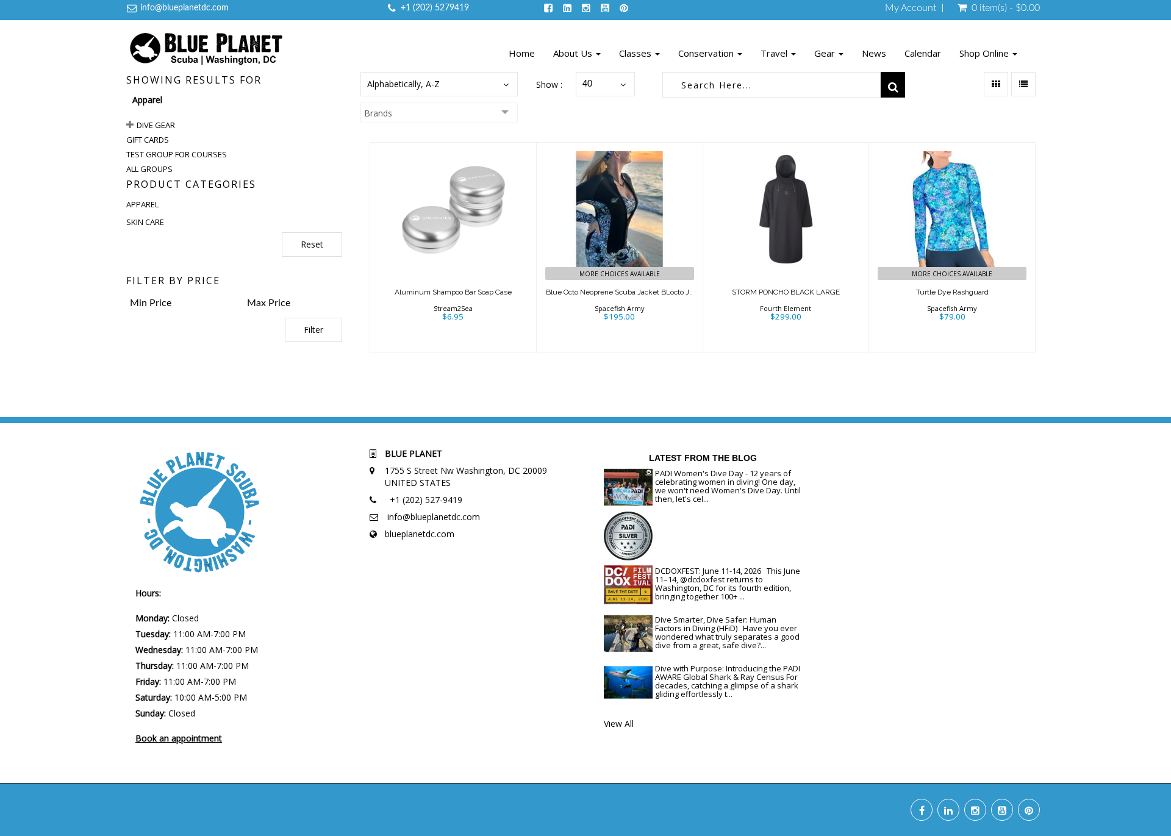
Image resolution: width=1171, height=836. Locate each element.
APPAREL (142, 204)
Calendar (922, 53)
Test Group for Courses (176, 154)
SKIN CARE (145, 221)
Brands (378, 113)
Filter (313, 329)
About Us (574, 53)
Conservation (707, 53)
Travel (775, 53)
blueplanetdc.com (419, 534)
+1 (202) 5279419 (435, 8)
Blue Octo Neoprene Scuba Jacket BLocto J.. (619, 292)
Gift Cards (147, 139)
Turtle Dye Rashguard (952, 292)
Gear (825, 53)
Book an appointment (178, 738)
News (874, 53)
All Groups (149, 168)
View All (619, 723)
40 (587, 84)
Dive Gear (156, 125)
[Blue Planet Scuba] (206, 50)
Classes (636, 53)
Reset (312, 244)
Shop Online (985, 53)
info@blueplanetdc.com (184, 8)
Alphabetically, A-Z (403, 84)
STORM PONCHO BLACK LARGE (786, 292)
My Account (910, 8)
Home (522, 53)
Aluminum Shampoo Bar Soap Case (453, 292)
